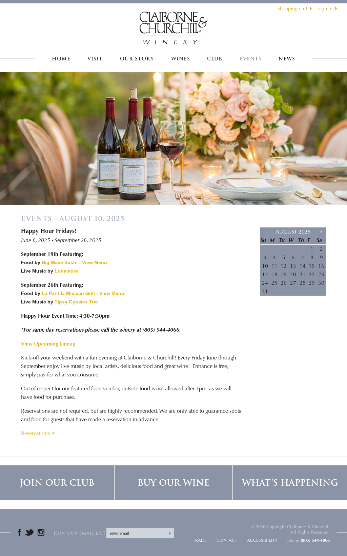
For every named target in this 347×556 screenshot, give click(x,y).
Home (61, 58)
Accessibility (262, 540)
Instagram (41, 532)
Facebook (19, 532)
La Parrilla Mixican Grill (68, 293)
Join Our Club (57, 483)
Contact (227, 540)
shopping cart (292, 8)
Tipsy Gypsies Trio (76, 301)
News (287, 58)
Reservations (35, 433)
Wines (180, 58)
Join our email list (80, 533)
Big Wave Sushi (60, 262)
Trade (200, 540)
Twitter (29, 532)
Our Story (137, 58)
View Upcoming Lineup (48, 343)
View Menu (94, 262)
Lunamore (66, 271)
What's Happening (290, 483)
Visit (95, 58)
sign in (325, 8)
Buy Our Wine (173, 483)
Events (251, 58)
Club (214, 58)
